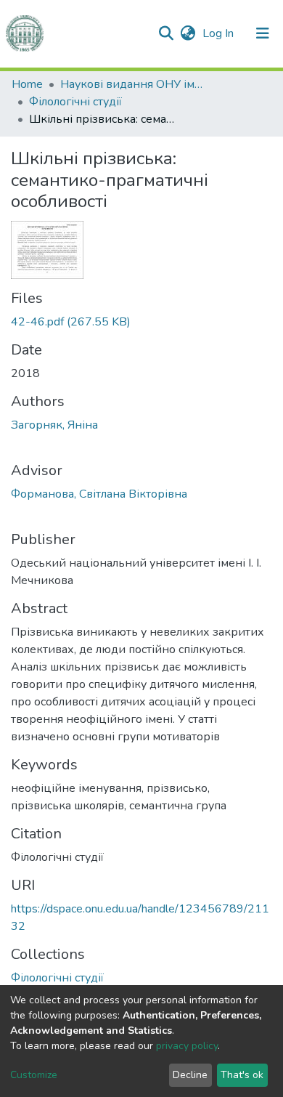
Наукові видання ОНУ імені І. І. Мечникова (132, 84)
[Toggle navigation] (262, 33)
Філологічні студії (75, 102)
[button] (188, 33)
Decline (190, 1075)
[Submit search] (166, 33)
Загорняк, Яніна (54, 425)
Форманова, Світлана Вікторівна (99, 494)
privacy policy (187, 1046)
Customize (33, 1075)
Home (27, 84)
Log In (219, 33)
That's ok (242, 1075)
